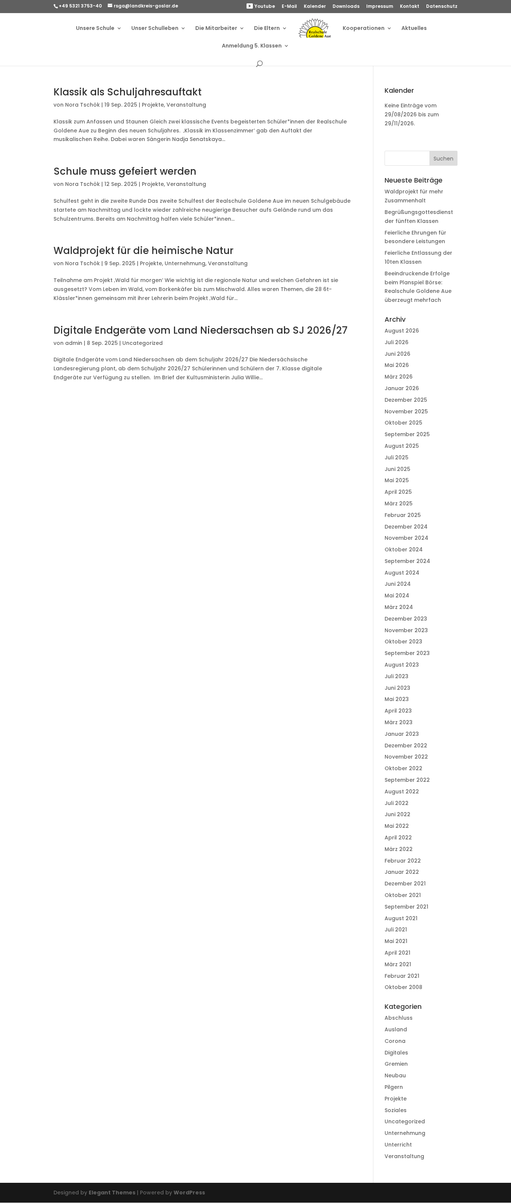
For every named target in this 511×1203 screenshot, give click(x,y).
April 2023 (398, 710)
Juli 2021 (396, 929)
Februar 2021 (402, 976)
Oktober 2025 (403, 422)
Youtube (264, 6)
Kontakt (409, 6)
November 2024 (406, 538)
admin (73, 343)
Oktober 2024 (404, 549)
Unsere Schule (95, 28)
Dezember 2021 (405, 883)
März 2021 (398, 964)
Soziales (396, 1110)
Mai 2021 (396, 941)
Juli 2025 (397, 457)
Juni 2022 (397, 814)
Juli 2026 (397, 342)
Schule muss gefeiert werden (124, 171)
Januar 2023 (402, 734)
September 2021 (406, 906)
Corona (395, 1041)
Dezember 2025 (406, 400)
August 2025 (402, 446)
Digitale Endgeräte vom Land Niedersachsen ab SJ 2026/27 (200, 330)
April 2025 (398, 492)
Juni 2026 (397, 354)
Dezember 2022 (406, 745)
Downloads (346, 6)
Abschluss (399, 1018)
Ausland (396, 1029)
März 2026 (399, 376)
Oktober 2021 (403, 895)
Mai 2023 (397, 699)
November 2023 (406, 630)
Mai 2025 (397, 480)
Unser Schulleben (154, 28)
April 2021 (397, 952)
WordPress (189, 1192)
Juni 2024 (398, 584)
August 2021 (401, 918)
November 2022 (406, 756)
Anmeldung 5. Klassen (252, 46)
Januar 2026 (402, 388)
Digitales (396, 1052)
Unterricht (398, 1144)
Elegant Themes (112, 1192)
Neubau (395, 1075)
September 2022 (407, 780)
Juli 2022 (397, 803)
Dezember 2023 (406, 618)
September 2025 (407, 434)
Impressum (379, 6)
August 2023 (402, 664)
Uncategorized (142, 343)
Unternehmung (185, 263)
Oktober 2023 (403, 641)
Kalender (315, 6)
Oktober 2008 (403, 987)
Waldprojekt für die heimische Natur (143, 250)
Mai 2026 (397, 365)
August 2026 (402, 330)
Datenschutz (442, 6)
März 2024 (399, 607)
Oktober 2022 (403, 768)
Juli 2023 (397, 676)
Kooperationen (364, 28)
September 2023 (407, 653)
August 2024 (402, 572)
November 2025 (406, 411)
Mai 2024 (397, 595)
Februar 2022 (403, 860)
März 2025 (399, 503)
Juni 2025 (397, 469)
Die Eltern (267, 28)
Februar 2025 (403, 515)
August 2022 (402, 791)
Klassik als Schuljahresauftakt (127, 92)
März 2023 (399, 722)
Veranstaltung (186, 104)
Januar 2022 (402, 872)
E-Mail (289, 6)
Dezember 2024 (406, 526)
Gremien (396, 1064)
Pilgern (394, 1087)
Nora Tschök (82, 104)
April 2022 (398, 837)
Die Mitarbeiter (216, 28)
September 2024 (407, 561)
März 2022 (399, 849)
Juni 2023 (397, 688)
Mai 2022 (397, 826)
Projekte (153, 104)
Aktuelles (414, 28)
